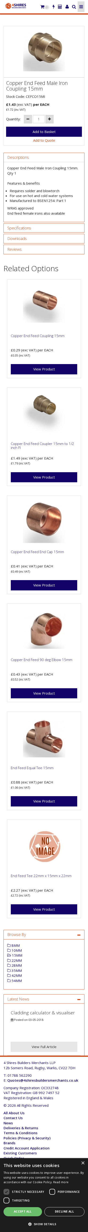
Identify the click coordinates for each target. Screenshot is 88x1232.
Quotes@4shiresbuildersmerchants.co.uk (42, 1080)
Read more (61, 1182)
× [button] (82, 1163)
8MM (15, 945)
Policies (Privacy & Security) (27, 1138)
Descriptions (18, 157)
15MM (16, 955)
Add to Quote (44, 140)
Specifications (19, 228)
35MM (16, 970)
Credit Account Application (27, 1148)
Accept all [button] (23, 1211)
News (8, 1123)
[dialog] (44, 1195)
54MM (16, 980)
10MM (16, 950)
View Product (44, 369)
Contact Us (13, 1117)
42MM (16, 975)
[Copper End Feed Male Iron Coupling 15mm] (44, 51)
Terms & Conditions (21, 1132)
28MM (16, 965)
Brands (9, 1143)
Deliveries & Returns (21, 1128)
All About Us (14, 1112)
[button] (44, 1224)
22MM (16, 960)
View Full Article (44, 1046)
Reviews (14, 249)
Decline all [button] (64, 1211)
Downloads (17, 238)
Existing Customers (20, 1153)
